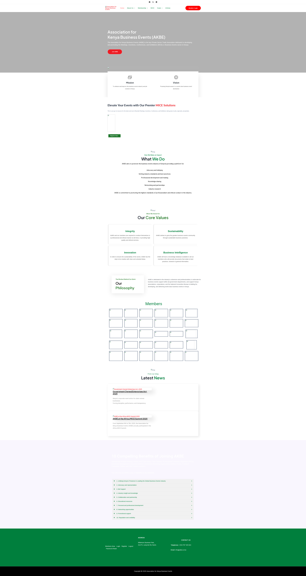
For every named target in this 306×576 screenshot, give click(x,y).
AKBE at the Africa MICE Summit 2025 (130, 418)
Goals (159, 8)
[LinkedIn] (156, 2)
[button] (134, 8)
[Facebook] (149, 2)
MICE (152, 8)
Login (118, 546)
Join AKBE (115, 51)
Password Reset (111, 548)
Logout (130, 546)
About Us (130, 8)
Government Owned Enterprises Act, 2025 (130, 392)
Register (124, 546)
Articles (167, 8)
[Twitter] (153, 2)
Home (122, 8)
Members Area (110, 546)
